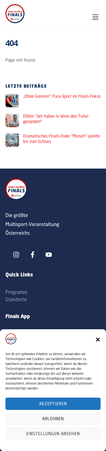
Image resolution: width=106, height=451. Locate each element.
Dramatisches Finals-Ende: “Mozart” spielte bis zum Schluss (61, 138)
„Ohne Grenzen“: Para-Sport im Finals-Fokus (62, 96)
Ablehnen (53, 418)
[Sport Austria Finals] (14, 21)
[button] (98, 339)
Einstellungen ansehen (53, 433)
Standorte (16, 299)
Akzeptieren (53, 403)
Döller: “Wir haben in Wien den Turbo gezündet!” (55, 119)
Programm (16, 292)
